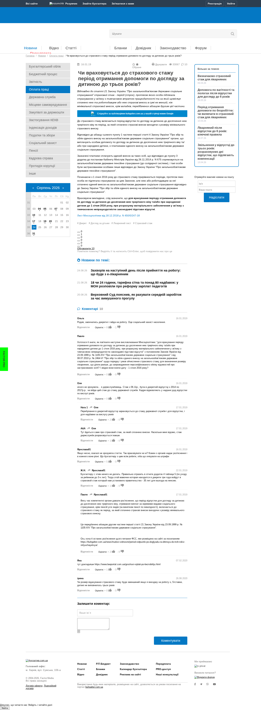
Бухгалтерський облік (45, 66)
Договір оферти (34, 685)
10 (33, 215)
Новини (30, 48)
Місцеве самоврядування (48, 105)
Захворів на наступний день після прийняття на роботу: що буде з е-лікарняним (136, 272)
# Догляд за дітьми (99, 223)
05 (45, 208)
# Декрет (82, 223)
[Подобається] (78, 232)
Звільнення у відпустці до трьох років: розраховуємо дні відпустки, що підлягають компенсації (216, 151)
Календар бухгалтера (133, 669)
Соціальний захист (43, 143)
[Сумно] (78, 240)
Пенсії (33, 150)
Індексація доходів (43, 127)
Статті (71, 48)
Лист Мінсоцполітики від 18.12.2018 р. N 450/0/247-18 (108, 215)
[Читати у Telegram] (203, 684)
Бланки (120, 48)
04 (39, 208)
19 (45, 221)
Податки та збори (42, 135)
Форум (200, 48)
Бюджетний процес (43, 74)
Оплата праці (39, 89)
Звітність (35, 82)
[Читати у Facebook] (197, 684)
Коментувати (170, 640)
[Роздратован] (78, 243)
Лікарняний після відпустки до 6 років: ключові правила (212, 131)
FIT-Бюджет (95, 47)
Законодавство (173, 48)
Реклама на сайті (130, 674)
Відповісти (83, 327)
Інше (32, 173)
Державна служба (42, 97)
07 (56, 208)
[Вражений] (78, 237)
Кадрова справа (41, 158)
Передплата (40, 53)
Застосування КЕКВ (43, 120)
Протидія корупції (42, 166)
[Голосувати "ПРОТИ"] (119, 327)
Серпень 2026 (48, 188)
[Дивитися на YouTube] (216, 684)
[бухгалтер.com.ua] (50, 33)
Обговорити (85, 248)
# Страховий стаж (142, 223)
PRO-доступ (163, 669)
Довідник (143, 48)
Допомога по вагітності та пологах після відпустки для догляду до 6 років (216, 93)
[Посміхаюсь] (78, 235)
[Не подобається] (78, 246)
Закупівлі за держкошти (46, 112)
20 (50, 221)
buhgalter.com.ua (94, 687)
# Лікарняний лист (121, 223)
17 (33, 221)
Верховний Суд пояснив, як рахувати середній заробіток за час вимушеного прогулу (136, 296)
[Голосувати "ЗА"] (110, 327)
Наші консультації (167, 674)
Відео (54, 48)
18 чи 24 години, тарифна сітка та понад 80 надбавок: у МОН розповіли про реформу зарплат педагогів (134, 284)
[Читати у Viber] (209, 684)
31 (33, 233)
